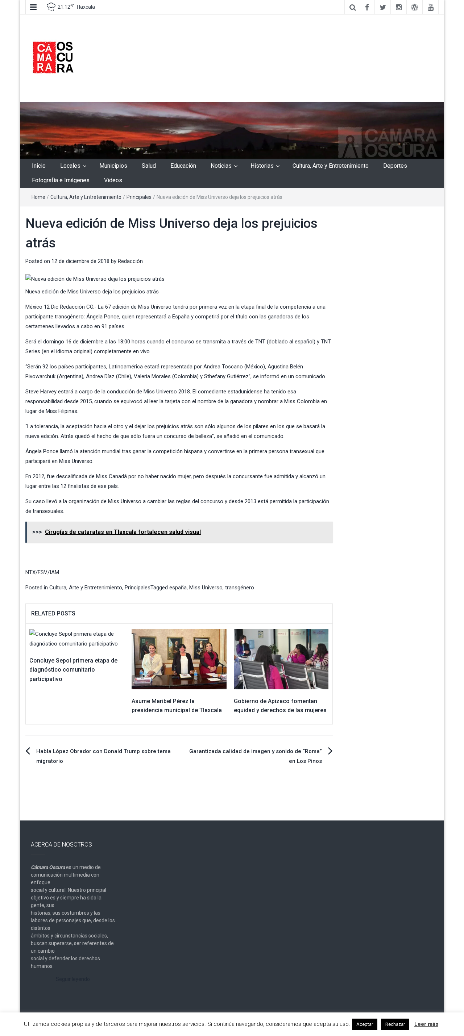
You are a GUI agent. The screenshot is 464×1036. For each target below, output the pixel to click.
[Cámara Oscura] (232, 130)
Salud (149, 165)
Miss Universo (206, 587)
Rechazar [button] (395, 1024)
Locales (70, 165)
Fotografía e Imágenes (61, 180)
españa (178, 587)
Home (38, 197)
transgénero (239, 587)
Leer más (426, 1024)
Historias (262, 165)
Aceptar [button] (364, 1024)
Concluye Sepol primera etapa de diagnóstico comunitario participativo (73, 669)
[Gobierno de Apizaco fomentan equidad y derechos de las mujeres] (281, 659)
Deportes (395, 165)
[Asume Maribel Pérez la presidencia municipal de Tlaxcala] (179, 659)
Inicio (39, 165)
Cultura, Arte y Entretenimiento (331, 165)
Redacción (130, 261)
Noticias (221, 165)
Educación (183, 165)
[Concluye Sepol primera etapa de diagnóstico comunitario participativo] (76, 638)
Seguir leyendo (73, 979)
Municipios (113, 165)
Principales (139, 197)
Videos (113, 180)
